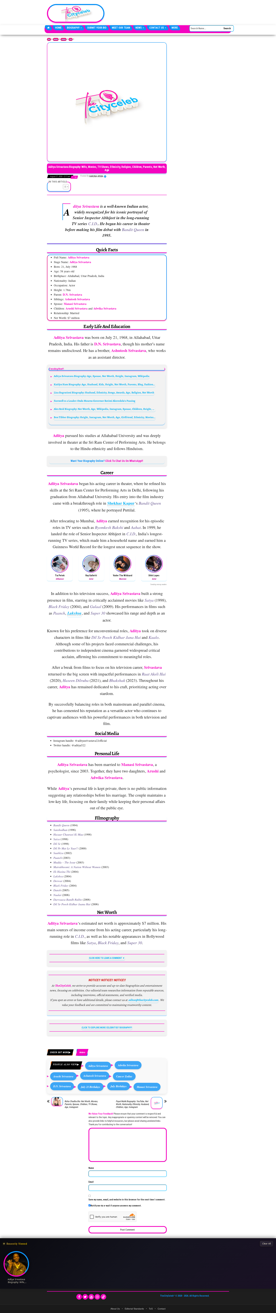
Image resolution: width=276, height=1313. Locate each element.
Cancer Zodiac (124, 1076)
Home (58, 27)
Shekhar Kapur (120, 503)
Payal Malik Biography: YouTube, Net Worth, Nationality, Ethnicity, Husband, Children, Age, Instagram (132, 1104)
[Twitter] (85, 1297)
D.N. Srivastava (62, 1086)
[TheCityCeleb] (48, 27)
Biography (73, 27)
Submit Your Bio (96, 27)
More (175, 27)
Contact (161, 1308)
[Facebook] (79, 1297)
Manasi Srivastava (147, 1087)
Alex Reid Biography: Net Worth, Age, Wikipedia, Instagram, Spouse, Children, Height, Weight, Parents (105, 409)
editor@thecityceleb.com (143, 1000)
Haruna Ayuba (96, 176)
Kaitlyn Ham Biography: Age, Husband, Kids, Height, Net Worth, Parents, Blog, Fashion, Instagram (105, 384)
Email (91, 1182)
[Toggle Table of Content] (64, 187)
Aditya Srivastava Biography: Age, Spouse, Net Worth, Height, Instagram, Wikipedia (101, 376)
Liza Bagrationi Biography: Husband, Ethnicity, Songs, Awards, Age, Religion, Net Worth (104, 392)
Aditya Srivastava (98, 1066)
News (138, 27)
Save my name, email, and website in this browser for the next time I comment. (126, 1199)
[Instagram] (97, 1297)
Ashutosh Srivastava (94, 1076)
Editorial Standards (134, 1308)
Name (91, 1168)
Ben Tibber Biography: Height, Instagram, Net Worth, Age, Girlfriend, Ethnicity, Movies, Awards (105, 417)
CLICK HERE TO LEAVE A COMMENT (105, 958)
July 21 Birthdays (90, 1087)
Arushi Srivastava (63, 1076)
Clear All (266, 1243)
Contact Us (157, 27)
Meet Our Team (121, 27)
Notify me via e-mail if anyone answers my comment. (116, 1205)
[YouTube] (91, 1297)
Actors (70, 39)
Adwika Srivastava (128, 1065)
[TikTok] (103, 1297)
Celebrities (63, 39)
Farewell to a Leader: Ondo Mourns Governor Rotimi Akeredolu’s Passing (94, 401)
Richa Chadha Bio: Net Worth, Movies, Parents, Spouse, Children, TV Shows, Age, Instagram (81, 1104)
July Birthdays (118, 1086)
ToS (151, 1308)
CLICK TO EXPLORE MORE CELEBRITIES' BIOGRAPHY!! (107, 1027)
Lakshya (74, 613)
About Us (115, 1308)
